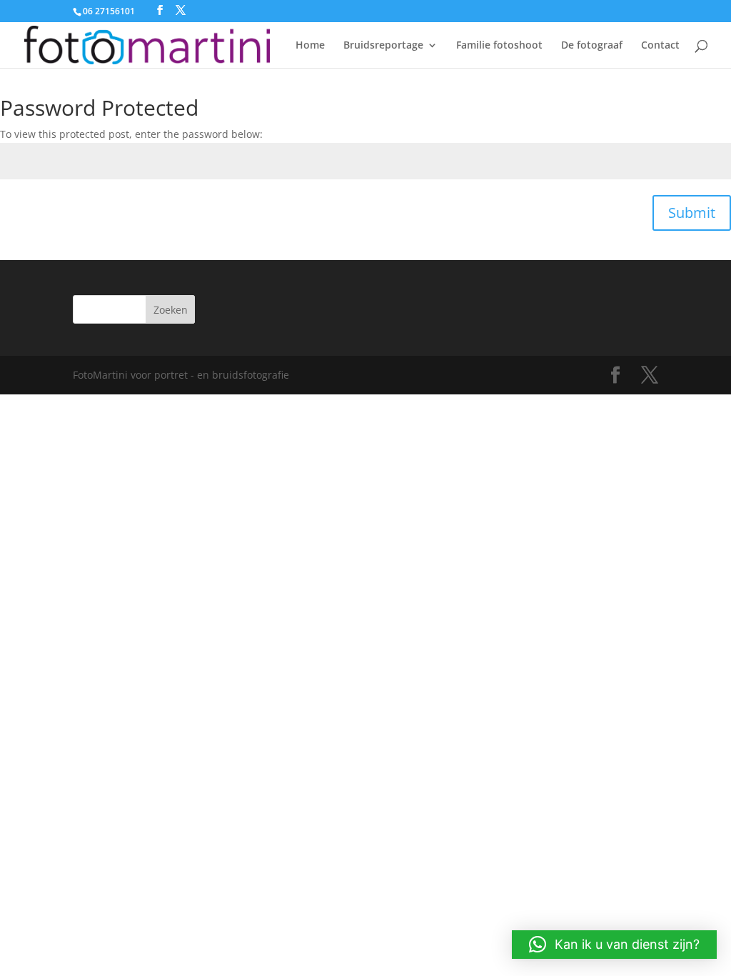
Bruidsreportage (383, 45)
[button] (614, 944)
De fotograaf (591, 45)
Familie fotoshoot (499, 45)
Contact (660, 45)
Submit (691, 212)
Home (310, 45)
